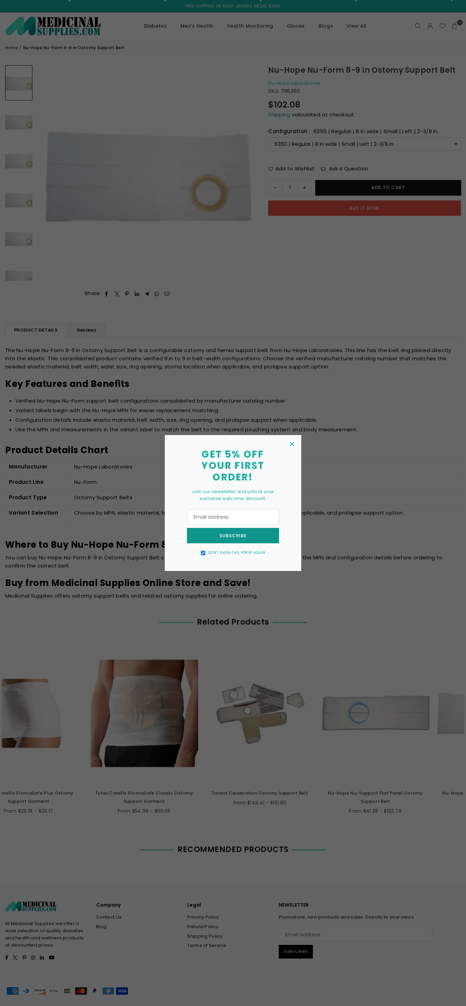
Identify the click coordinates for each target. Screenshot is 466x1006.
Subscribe (233, 535)
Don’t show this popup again (236, 552)
